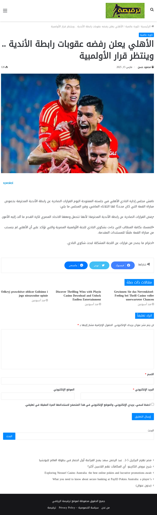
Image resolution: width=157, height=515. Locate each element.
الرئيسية (146, 26)
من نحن (105, 507)
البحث (151, 430)
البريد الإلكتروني (143, 389)
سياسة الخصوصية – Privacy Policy (79, 507)
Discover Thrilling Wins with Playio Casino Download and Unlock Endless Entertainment (78, 295)
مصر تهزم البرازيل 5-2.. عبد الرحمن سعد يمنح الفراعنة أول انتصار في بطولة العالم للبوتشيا (95, 460)
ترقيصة (51, 507)
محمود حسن (144, 67)
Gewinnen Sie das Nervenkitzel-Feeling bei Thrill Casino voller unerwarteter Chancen (134, 295)
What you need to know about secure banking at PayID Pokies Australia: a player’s (102, 479)
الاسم (149, 374)
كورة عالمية (132, 26)
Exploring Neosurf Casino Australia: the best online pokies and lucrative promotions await (98, 472)
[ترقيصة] (125, 10)
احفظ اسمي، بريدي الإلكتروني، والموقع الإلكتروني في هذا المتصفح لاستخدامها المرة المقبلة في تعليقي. (87, 404)
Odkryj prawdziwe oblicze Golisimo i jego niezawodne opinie (24, 293)
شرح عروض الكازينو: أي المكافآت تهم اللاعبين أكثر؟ (119, 466)
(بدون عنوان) (143, 485)
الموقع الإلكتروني (64, 389)
